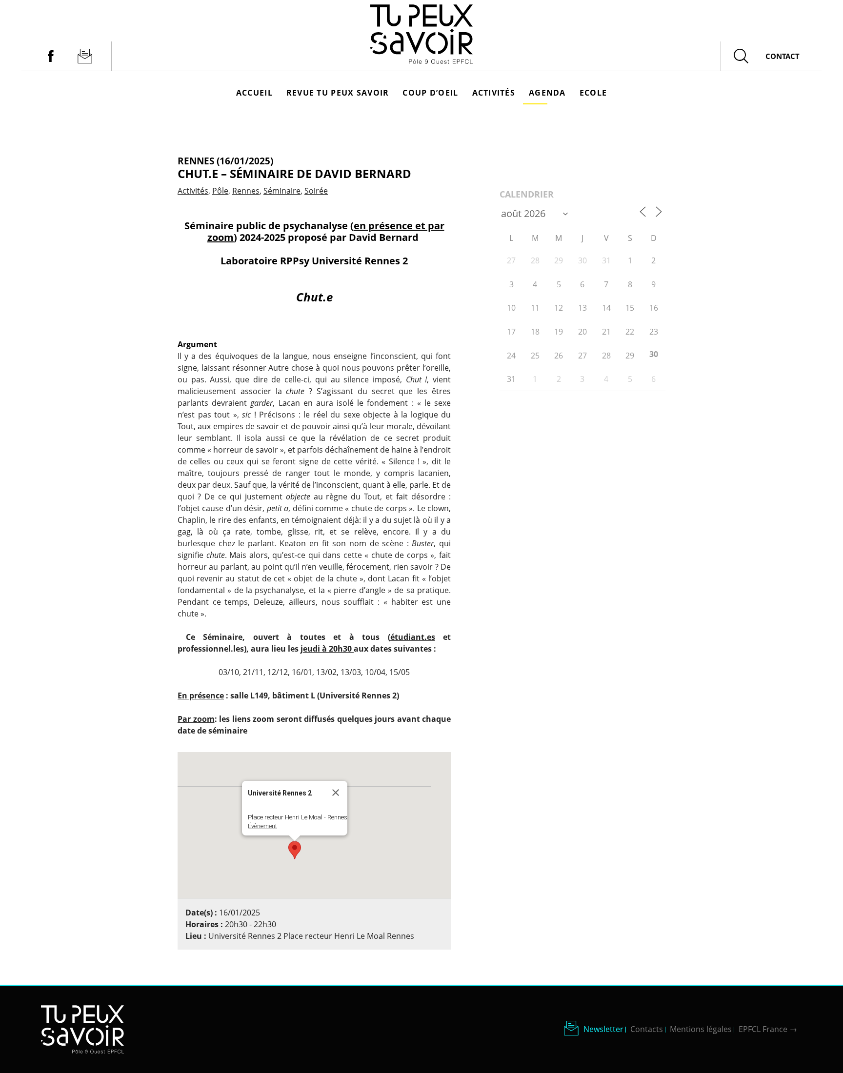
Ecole (593, 92)
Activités (494, 92)
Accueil (254, 92)
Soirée (316, 190)
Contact (782, 56)
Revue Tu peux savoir (337, 92)
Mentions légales (701, 1029)
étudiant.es (412, 637)
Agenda (547, 92)
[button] (294, 850)
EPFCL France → (768, 1029)
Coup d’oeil (430, 92)
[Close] (335, 792)
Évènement (262, 826)
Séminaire (282, 190)
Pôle (220, 190)
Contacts (646, 1029)
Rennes (246, 190)
